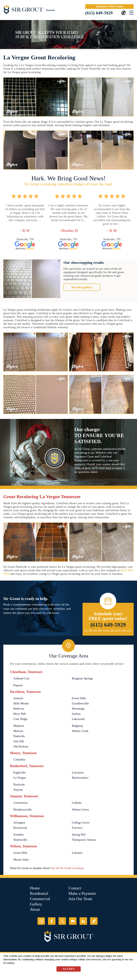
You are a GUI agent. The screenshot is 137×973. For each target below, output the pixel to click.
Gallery (36, 904)
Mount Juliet (21, 859)
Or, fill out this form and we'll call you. (108, 630)
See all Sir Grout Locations (67, 868)
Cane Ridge (20, 719)
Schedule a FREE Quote (109, 6)
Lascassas (78, 772)
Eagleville (19, 772)
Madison (18, 725)
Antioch (18, 698)
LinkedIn (83, 921)
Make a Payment (82, 893)
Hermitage (78, 708)
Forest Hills (79, 698)
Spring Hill (78, 834)
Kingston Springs (82, 678)
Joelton (76, 713)
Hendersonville (22, 809)
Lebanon (77, 852)
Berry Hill (19, 713)
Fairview (77, 827)
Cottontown (20, 802)
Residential (39, 893)
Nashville (19, 736)
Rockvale (19, 784)
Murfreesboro (80, 777)
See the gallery (81, 287)
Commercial (40, 899)
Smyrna (18, 789)
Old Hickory (21, 746)
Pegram (18, 685)
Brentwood (20, 827)
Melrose (18, 731)
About (35, 909)
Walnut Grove (80, 809)
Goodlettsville (80, 703)
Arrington (19, 822)
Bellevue (18, 708)
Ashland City (21, 678)
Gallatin (77, 802)
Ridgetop (77, 725)
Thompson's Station (84, 839)
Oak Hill (18, 741)
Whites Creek (80, 731)
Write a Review (94, 921)
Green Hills (20, 852)
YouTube (73, 921)
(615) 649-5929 (99, 13)
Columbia (19, 759)
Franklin (18, 834)
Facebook (51, 921)
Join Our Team (80, 899)
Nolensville (20, 839)
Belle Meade (21, 703)
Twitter (62, 921)
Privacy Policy (104, 955)
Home (35, 888)
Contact (74, 888)
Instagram (41, 921)
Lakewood (78, 719)
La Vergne (19, 777)
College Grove (81, 822)
